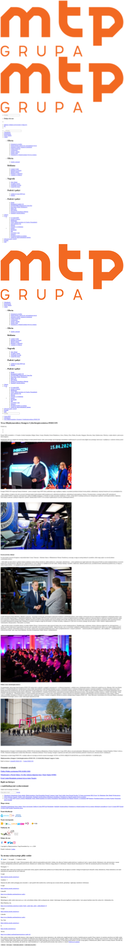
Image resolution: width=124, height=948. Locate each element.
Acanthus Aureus (15, 353)
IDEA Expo (94, 795)
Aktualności (7, 302)
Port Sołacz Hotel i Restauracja (19, 377)
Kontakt (6, 410)
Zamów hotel (14, 323)
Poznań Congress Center (51, 795)
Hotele (12, 372)
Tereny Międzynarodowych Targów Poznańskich (24, 392)
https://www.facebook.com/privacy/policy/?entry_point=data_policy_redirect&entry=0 (24, 906)
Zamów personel (15, 331)
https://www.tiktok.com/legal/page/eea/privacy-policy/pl (15, 934)
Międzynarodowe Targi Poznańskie (35, 795)
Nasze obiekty (8, 305)
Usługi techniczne (15, 318)
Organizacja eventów (16, 314)
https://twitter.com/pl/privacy (8, 928)
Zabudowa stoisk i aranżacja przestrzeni (21, 317)
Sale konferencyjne (16, 393)
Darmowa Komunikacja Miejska (19, 381)
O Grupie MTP (15, 387)
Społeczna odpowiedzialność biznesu (21, 407)
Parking (13, 365)
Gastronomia (14, 320)
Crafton (13, 849)
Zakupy (6, 384)
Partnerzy (13, 404)
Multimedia (14, 390)
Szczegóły (11, 859)
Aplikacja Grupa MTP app (18, 363)
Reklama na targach (16, 340)
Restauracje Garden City (17, 374)
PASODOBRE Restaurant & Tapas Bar (21, 375)
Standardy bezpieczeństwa (18, 383)
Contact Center (15, 339)
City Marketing (101, 795)
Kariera (13, 398)
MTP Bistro (14, 380)
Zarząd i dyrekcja (15, 389)
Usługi (6, 307)
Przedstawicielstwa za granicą (19, 405)
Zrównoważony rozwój (10, 408)
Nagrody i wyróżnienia (17, 396)
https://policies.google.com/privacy (10, 877)
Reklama (10, 797)
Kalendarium (7, 304)
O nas (5, 386)
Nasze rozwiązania (85, 795)
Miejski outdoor (15, 342)
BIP (12, 401)
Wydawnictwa (116, 795)
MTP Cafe (13, 378)
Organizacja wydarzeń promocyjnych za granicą (24, 324)
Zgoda (4, 859)
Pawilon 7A (77, 795)
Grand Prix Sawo (15, 356)
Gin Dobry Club (15, 402)
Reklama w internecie (16, 343)
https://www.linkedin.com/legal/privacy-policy (13, 894)
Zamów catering (15, 321)
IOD (5, 411)
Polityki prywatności (74, 942)
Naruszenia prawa (18, 808)
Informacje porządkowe (53, 797)
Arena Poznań (69, 795)
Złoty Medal (14, 352)
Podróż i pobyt (22, 797)
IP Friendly (14, 399)
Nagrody (15, 797)
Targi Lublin (62, 795)
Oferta (5, 797)
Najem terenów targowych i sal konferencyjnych (24, 315)
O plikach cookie (21, 859)
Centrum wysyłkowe (16, 345)
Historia (13, 395)
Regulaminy (29, 797)
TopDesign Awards (16, 355)
